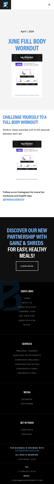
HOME (27, 298)
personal (27, 434)
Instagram (27, 404)
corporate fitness (27, 368)
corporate (27, 430)
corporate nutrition (27, 364)
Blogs (27, 325)
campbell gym (27, 311)
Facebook (27, 399)
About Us (27, 303)
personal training (27, 351)
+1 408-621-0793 (27, 471)
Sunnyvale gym (27, 307)
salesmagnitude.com (27, 450)
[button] (49, 4)
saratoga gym (27, 320)
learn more (27, 266)
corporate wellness (27, 360)
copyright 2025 (27, 459)
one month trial (27, 373)
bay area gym (27, 316)
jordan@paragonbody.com (27, 480)
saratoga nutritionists (27, 355)
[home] (5, 4)
